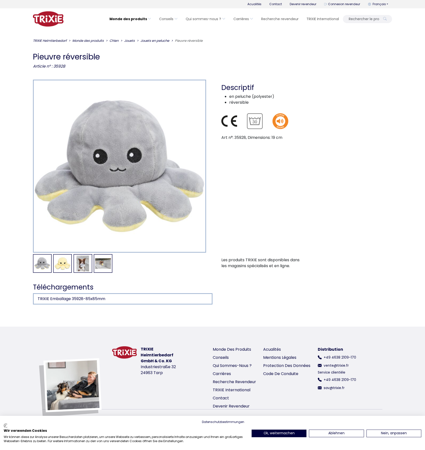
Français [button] (379, 4)
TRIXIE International (322, 18)
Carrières (241, 18)
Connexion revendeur (344, 4)
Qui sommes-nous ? (203, 18)
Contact (275, 4)
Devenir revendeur (303, 4)
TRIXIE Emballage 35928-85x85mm (71, 299)
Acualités (254, 4)
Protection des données (286, 365)
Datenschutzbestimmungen (223, 422)
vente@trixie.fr (336, 365)
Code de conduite (280, 374)
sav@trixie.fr (334, 387)
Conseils (166, 18)
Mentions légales (279, 357)
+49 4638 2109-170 (340, 357)
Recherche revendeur (280, 18)
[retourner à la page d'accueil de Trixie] (48, 19)
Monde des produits (128, 18)
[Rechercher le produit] (385, 19)
